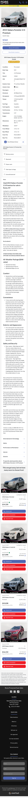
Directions (14, 726)
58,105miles (22, 549)
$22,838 (5, 603)
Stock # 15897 (5, 545)
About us (14, 721)
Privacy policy (14, 743)
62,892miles (22, 599)
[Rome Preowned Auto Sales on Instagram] (14, 691)
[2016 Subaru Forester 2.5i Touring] (14, 483)
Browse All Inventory (14, 47)
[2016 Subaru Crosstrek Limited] (14, 533)
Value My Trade (9, 518)
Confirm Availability (10, 515)
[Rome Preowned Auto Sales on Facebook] (10, 691)
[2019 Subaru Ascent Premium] (14, 632)
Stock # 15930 (5, 644)
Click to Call (9, 511)
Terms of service (14, 747)
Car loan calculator (14, 738)
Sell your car (14, 730)
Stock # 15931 (5, 595)
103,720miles (22, 648)
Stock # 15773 (5, 494)
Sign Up (14, 778)
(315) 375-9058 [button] (15, 706)
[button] (20, 2)
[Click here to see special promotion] (14, 5)
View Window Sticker (12, 142)
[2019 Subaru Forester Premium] (14, 583)
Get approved (14, 734)
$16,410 (5, 652)
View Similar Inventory (14, 52)
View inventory (14, 717)
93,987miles (22, 499)
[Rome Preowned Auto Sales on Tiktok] (17, 691)
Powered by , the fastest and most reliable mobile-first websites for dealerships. (14, 788)
